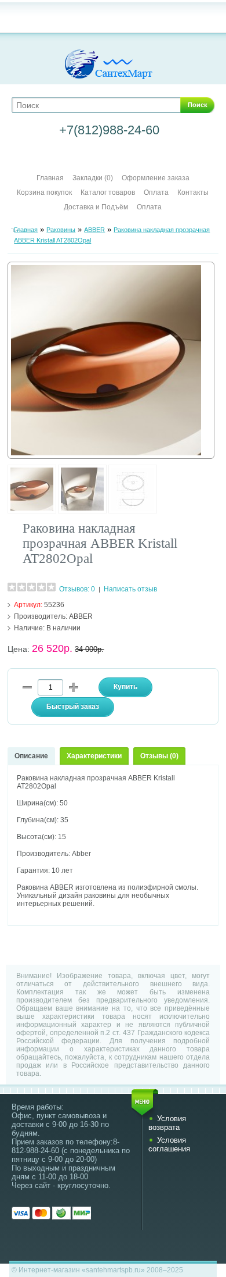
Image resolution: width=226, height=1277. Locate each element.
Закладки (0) (92, 178)
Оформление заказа (155, 178)
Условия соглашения (169, 1144)
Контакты (193, 192)
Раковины (60, 229)
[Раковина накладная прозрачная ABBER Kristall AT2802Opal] (32, 511)
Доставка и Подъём (97, 207)
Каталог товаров (108, 192)
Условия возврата (167, 1123)
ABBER (94, 229)
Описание (31, 756)
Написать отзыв (130, 589)
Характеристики (94, 756)
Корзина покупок (44, 192)
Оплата (156, 192)
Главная (50, 178)
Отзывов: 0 (77, 589)
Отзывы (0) (159, 756)
